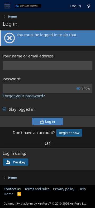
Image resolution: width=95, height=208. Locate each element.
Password (11, 78)
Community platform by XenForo (45, 203)
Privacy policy (63, 188)
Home (8, 193)
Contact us (12, 188)
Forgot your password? (24, 95)
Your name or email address (28, 55)
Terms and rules (37, 188)
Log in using (14, 153)
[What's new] (89, 6)
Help (82, 188)
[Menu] (7, 6)
